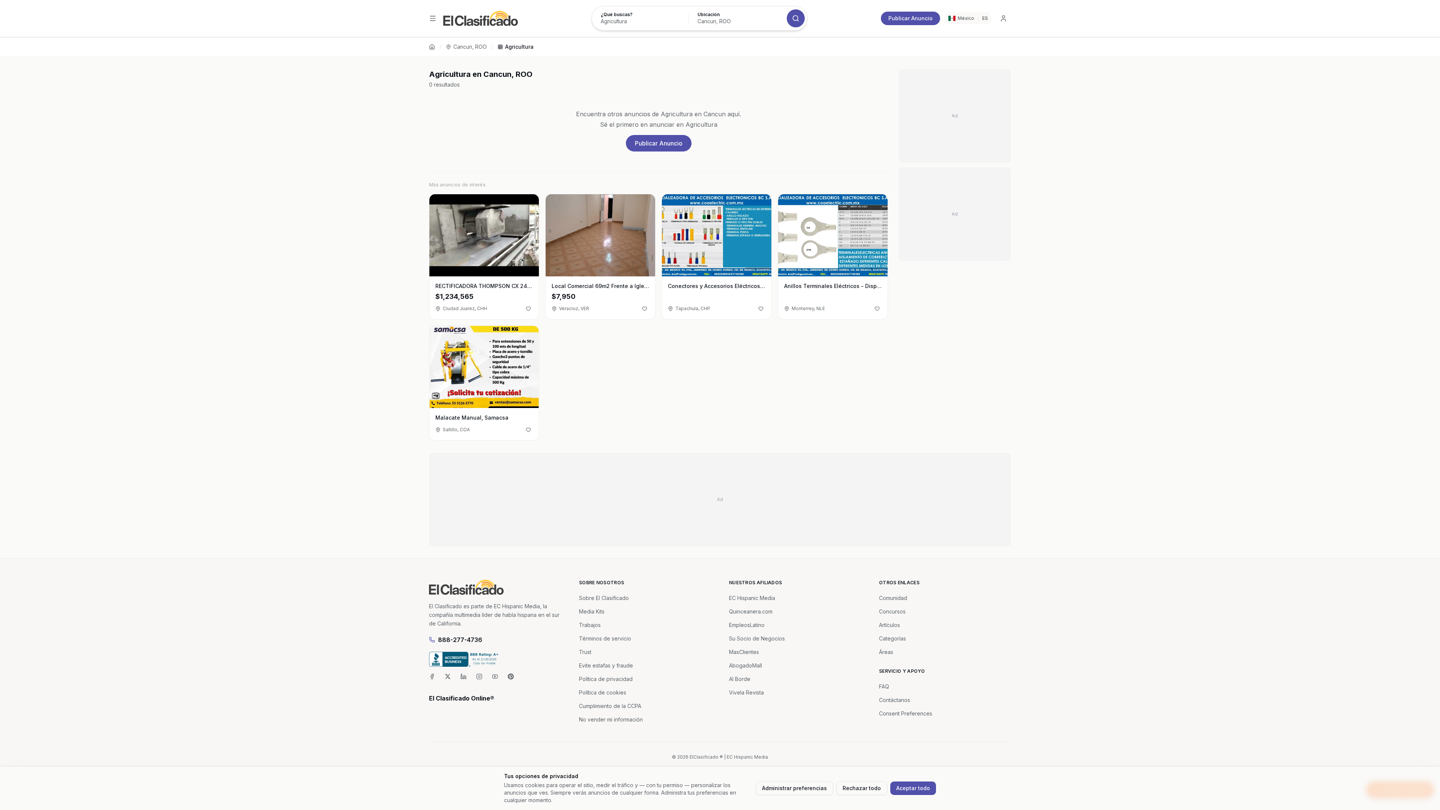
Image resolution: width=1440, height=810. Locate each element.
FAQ (884, 686)
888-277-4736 (460, 640)
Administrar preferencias (794, 788)
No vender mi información (611, 719)
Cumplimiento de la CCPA (610, 706)
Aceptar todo (913, 788)
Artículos (889, 625)
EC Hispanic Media (752, 598)
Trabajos (590, 625)
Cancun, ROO (470, 47)
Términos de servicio (605, 638)
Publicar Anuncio (910, 18)
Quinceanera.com (750, 611)
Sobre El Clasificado (604, 598)
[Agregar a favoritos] (528, 308)
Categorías (892, 638)
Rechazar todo (862, 788)
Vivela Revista (746, 692)
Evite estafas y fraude (606, 665)
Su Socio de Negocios (757, 638)
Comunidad (893, 598)
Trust (585, 652)
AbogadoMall (745, 665)
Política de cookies (602, 692)
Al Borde (739, 679)
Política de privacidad (606, 679)
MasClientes (744, 652)
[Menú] (432, 18)
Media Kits (591, 611)
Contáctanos (894, 700)
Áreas (886, 652)
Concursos (892, 611)
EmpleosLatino (747, 625)
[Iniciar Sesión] (1003, 18)
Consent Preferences (905, 713)
